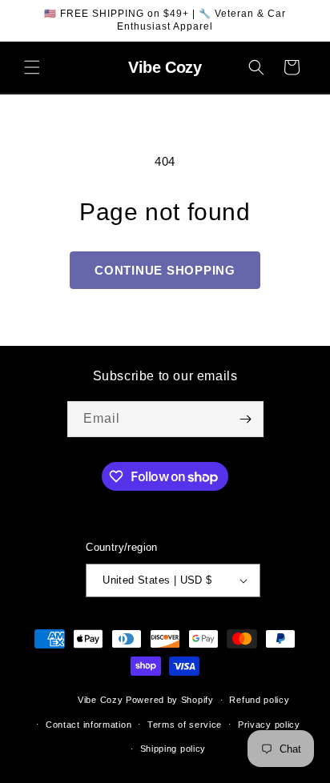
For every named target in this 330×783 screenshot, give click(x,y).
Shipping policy (173, 748)
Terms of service (184, 724)
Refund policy (259, 700)
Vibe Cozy (100, 700)
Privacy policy (269, 724)
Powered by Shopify (170, 700)
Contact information (88, 724)
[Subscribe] (246, 419)
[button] (32, 67)
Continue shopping (165, 270)
